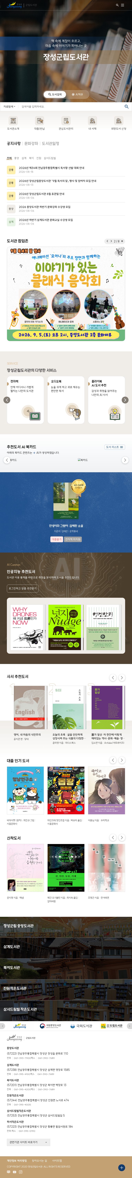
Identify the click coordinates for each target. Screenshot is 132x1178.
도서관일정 (50, 143)
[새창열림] (66, 294)
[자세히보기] (66, 169)
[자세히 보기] (28, 627)
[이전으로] (107, 241)
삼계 (24, 158)
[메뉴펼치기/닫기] (121, 1167)
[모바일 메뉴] (122, 5)
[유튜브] (15, 1172)
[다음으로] (111, 241)
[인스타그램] (21, 1172)
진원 (38, 158)
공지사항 (14, 143)
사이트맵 (57, 1160)
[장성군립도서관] (22, 5)
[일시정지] (122, 241)
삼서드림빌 (50, 158)
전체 (9, 158)
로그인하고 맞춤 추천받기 (23, 588)
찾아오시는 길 (39, 1160)
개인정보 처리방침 (17, 1160)
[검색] (117, 5)
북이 (31, 158)
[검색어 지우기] (120, 106)
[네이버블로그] (9, 1172)
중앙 (16, 158)
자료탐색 (8, 106)
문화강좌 (31, 143)
